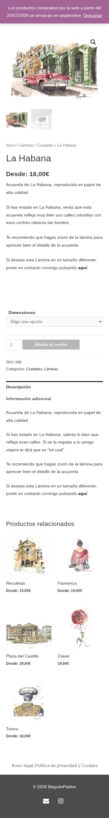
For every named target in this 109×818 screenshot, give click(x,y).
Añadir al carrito (51, 344)
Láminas (26, 145)
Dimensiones (21, 312)
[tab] (54, 387)
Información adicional (28, 399)
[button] (54, 766)
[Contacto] (46, 801)
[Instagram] (60, 801)
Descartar (93, 15)
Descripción (18, 387)
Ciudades (46, 145)
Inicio (10, 145)
